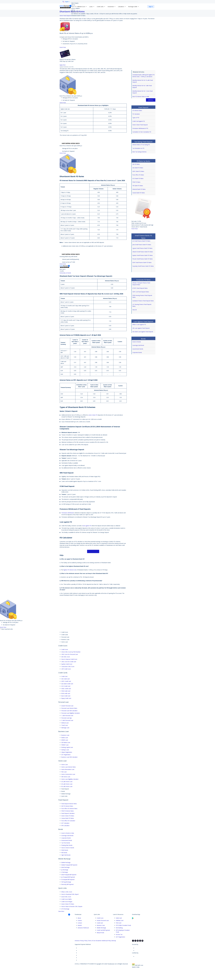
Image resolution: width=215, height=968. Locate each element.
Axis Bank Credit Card (67, 683)
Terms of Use (91, 940)
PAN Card (118, 923)
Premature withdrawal (67, 513)
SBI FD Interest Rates (67, 806)
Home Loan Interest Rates (68, 767)
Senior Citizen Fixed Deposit (140, 125)
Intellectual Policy (106, 940)
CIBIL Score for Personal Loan (69, 654)
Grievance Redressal (83, 928)
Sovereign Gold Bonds (67, 835)
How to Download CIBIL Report (70, 894)
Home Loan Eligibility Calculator (69, 779)
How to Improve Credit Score (69, 659)
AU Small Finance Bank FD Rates (141, 241)
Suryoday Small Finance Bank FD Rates (143, 266)
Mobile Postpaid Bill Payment (69, 865)
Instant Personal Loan (67, 706)
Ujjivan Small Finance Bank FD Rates (142, 248)
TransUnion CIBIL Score (67, 666)
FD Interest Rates (137, 110)
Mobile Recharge (65, 862)
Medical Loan (65, 723)
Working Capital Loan (67, 747)
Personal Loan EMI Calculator (69, 710)
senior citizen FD (93, 415)
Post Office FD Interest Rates (69, 808)
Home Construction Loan (68, 774)
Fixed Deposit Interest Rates (69, 803)
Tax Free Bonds (65, 843)
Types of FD (135, 117)
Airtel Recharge (65, 867)
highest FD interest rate (69, 570)
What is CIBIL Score (66, 892)
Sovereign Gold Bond (138, 345)
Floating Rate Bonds (66, 845)
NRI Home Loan (65, 776)
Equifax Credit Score (66, 664)
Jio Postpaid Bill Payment (68, 877)
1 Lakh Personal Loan (67, 715)
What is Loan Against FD (139, 324)
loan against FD (87, 525)
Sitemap (113, 940)
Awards (80, 925)
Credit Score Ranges (66, 901)
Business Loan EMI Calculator (69, 757)
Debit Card (119, 918)
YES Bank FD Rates (137, 185)
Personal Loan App (66, 718)
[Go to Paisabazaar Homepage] (66, 6)
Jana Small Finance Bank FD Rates (141, 244)
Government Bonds (137, 349)
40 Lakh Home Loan (66, 784)
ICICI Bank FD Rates (137, 178)
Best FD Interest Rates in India (140, 96)
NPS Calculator (65, 825)
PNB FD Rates (136, 182)
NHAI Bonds (64, 850)
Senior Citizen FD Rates (67, 816)
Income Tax (119, 934)
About (79, 918)
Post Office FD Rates (138, 175)
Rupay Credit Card (66, 698)
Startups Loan (65, 750)
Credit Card (64, 676)
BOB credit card (65, 693)
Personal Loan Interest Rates (69, 708)
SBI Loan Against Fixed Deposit (141, 328)
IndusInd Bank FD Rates (139, 189)
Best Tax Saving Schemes (139, 152)
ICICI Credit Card (65, 686)
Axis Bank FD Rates (137, 168)
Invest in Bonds (136, 342)
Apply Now (63, 65)
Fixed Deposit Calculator (68, 813)
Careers (80, 920)
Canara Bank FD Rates (138, 193)
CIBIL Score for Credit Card (68, 661)
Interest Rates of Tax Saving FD (141, 144)
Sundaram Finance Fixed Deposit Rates (143, 301)
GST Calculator (65, 823)
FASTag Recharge (66, 882)
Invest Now (63, 47)
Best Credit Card (65, 696)
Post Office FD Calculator (68, 820)
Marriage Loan (65, 727)
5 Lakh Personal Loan (67, 720)
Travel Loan (64, 725)
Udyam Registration (66, 752)
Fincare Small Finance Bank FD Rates (142, 259)
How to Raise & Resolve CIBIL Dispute (71, 906)
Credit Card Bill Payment (103, 930)
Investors (77, 940)
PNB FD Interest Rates (67, 811)
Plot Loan (64, 772)
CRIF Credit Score (66, 669)
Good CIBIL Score (66, 897)
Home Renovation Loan (67, 769)
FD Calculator (136, 114)
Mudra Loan (64, 737)
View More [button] (61, 911)
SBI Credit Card (65, 679)
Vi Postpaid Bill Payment (67, 879)
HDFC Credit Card (66, 681)
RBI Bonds (64, 852)
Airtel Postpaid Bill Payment (68, 874)
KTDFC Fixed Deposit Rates (140, 288)
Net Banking (119, 928)
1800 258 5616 (75, 12)
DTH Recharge (65, 909)
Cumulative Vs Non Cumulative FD (141, 132)
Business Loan (65, 735)
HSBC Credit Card (66, 688)
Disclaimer (98, 940)
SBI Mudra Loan (65, 742)
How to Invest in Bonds (67, 847)
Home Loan (64, 764)
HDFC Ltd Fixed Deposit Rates (140, 292)
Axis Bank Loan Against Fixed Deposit (142, 331)
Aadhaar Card (119, 920)
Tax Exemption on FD (138, 148)
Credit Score (64, 649)
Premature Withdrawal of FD (140, 128)
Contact (80, 923)
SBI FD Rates (136, 164)
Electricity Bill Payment (67, 884)
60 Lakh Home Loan (66, 786)
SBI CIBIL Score (65, 657)
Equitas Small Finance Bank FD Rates (142, 255)
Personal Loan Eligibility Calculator (70, 713)
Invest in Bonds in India (67, 833)
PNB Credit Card (65, 691)
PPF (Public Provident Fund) (123, 925)
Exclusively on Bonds (65, 273)
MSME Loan (64, 740)
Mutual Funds (100, 932)
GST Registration (65, 754)
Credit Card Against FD (138, 121)
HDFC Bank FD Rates (138, 171)
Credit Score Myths (66, 899)
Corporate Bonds (137, 352)
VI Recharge (64, 872)
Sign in (151, 6)
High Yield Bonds (65, 855)
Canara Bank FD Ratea (67, 818)
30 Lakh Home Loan (66, 781)
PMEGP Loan (65, 745)
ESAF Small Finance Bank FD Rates (142, 262)
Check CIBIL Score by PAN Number (70, 652)
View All (134, 310)
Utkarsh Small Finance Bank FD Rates (142, 252)
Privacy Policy (84, 940)
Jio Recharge (64, 870)
